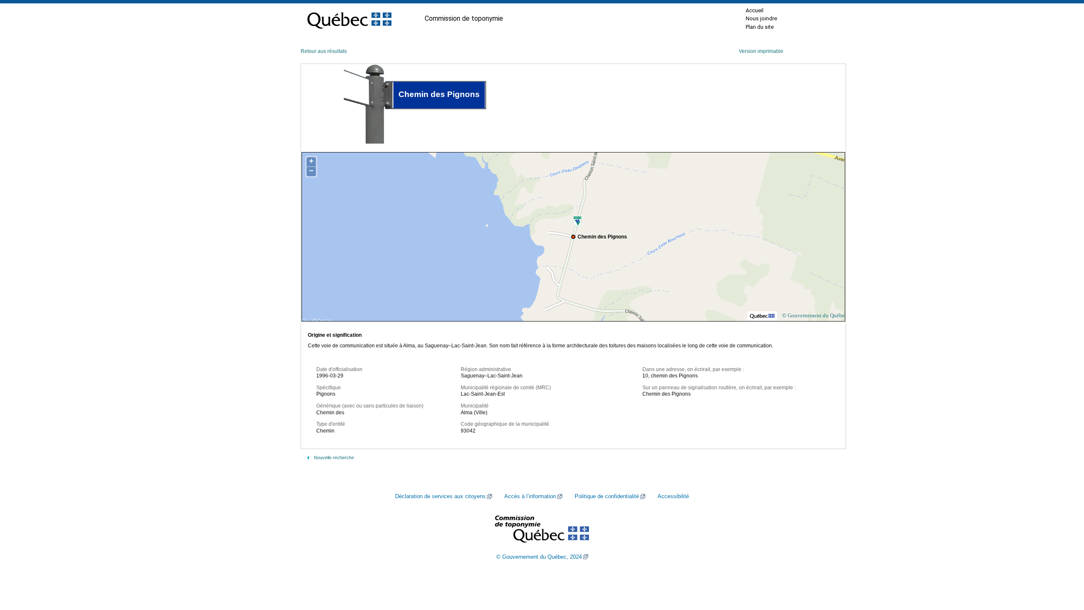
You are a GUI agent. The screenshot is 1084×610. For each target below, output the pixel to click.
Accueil (754, 10)
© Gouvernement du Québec (814, 315)
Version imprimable (761, 51)
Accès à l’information (530, 496)
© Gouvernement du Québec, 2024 (539, 557)
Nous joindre (761, 18)
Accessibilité (673, 496)
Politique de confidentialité (607, 496)
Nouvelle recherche (334, 457)
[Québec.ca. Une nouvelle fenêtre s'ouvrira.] (349, 18)
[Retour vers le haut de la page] (1062, 563)
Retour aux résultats (324, 51)
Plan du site (760, 27)
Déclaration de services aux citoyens (440, 496)
